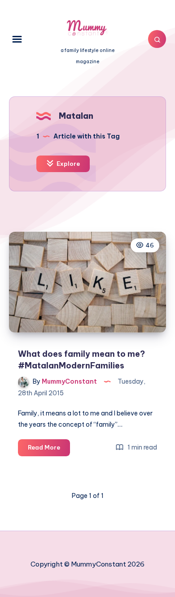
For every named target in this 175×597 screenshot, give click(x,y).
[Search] (157, 39)
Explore (67, 163)
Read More (49, 449)
